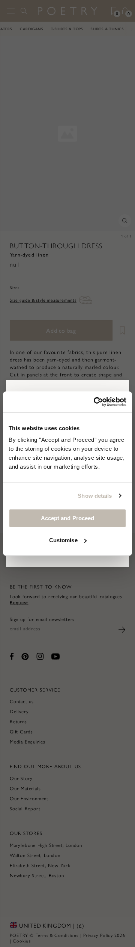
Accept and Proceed (67, 518)
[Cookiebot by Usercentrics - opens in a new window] (95, 402)
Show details (95, 496)
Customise (63, 540)
